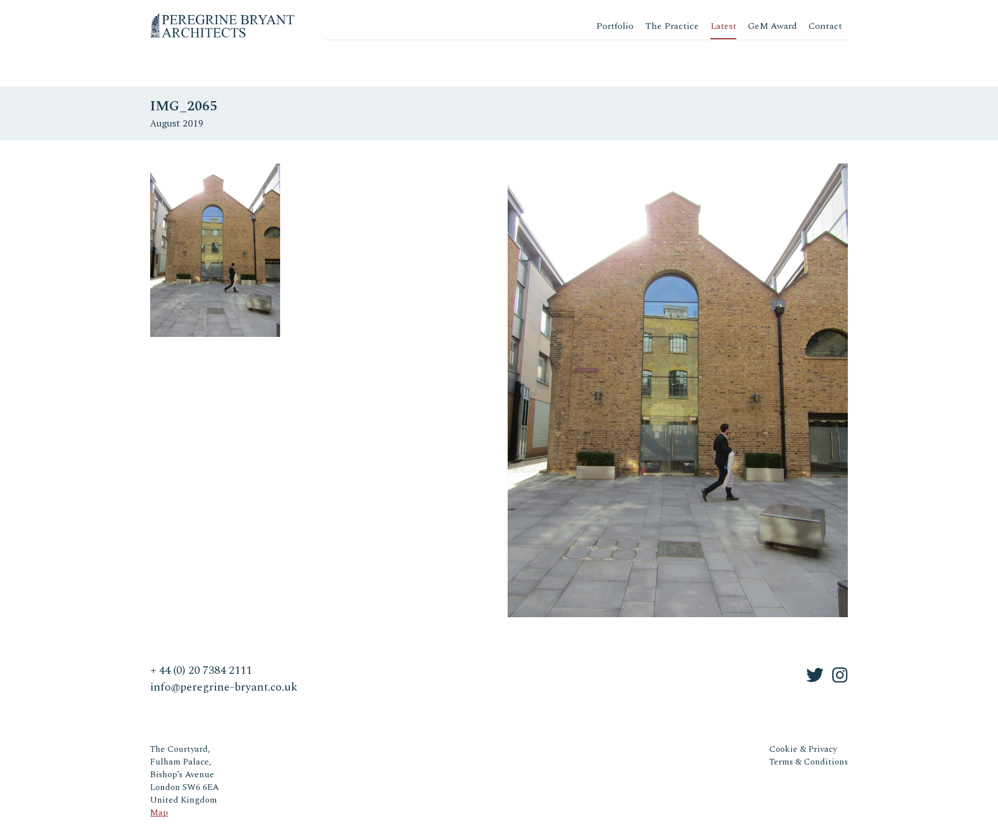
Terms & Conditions (808, 762)
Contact (825, 26)
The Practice (672, 26)
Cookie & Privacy (803, 749)
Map (159, 812)
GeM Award (772, 26)
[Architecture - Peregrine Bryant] (222, 17)
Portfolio (615, 26)
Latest (723, 26)
